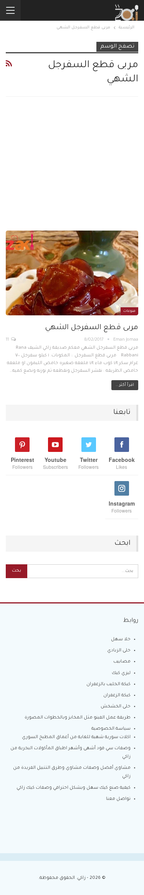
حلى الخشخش (116, 706)
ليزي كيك (121, 673)
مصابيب (122, 661)
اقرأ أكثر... (125, 385)
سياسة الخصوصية (111, 729)
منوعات (129, 311)
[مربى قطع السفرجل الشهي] (72, 273)
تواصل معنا (118, 799)
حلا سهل (121, 639)
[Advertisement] (72, 169)
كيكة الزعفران (117, 695)
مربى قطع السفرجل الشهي (91, 328)
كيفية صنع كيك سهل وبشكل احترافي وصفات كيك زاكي (74, 788)
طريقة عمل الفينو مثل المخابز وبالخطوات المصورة (78, 717)
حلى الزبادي (119, 650)
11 (8, 340)
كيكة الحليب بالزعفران (108, 684)
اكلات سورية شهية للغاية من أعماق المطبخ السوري (76, 737)
